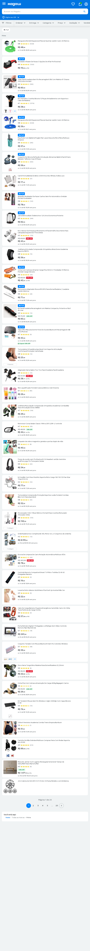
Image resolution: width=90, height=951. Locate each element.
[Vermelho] (12, 755)
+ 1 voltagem (10, 528)
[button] (84, 11)
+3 (15, 659)
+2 (15, 111)
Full (7, 30)
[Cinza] (6, 111)
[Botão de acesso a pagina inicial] (38, 4)
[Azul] (8, 755)
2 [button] (33, 805)
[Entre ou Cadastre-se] (86, 4)
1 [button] (28, 805)
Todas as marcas (18, 817)
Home (8, 817)
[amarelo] (6, 659)
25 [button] (57, 805)
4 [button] (42, 805)
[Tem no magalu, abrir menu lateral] (4, 4)
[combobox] (45, 11)
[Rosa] (10, 111)
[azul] (10, 659)
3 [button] (38, 805)
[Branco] (10, 716)
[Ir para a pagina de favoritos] (73, 4)
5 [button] (47, 805)
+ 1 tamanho (10, 364)
